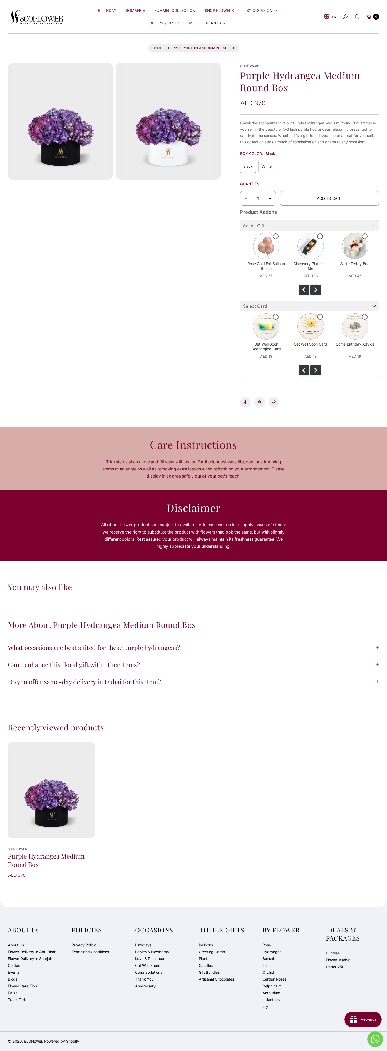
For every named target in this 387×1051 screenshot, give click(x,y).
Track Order (18, 999)
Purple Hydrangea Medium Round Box (46, 860)
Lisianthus (271, 999)
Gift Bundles (209, 972)
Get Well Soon (147, 965)
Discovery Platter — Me (311, 266)
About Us (16, 945)
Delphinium (271, 986)
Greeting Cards (212, 952)
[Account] (357, 17)
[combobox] (329, 16)
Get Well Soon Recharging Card (266, 346)
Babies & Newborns (152, 952)
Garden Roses (274, 979)
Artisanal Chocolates (216, 979)
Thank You (144, 979)
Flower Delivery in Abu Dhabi (32, 952)
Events (13, 972)
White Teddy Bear (355, 263)
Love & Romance (149, 958)
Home (157, 48)
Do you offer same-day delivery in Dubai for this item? (84, 681)
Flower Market (338, 960)
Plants (204, 958)
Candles (206, 965)
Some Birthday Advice (355, 344)
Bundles (333, 953)
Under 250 (335, 966)
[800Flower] (36, 16)
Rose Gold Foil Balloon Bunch (266, 266)
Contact (15, 965)
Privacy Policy (84, 945)
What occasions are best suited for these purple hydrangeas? (94, 647)
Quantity (250, 184)
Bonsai (268, 958)
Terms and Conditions (90, 952)
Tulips (267, 965)
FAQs (12, 993)
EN (333, 16)
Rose (266, 945)
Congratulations (148, 972)
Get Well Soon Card (310, 344)
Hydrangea (272, 952)
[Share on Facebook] (245, 402)
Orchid (268, 972)
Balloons (206, 945)
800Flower (33, 1041)
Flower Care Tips (22, 986)
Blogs (12, 979)
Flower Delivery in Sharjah (30, 958)
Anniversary (145, 986)
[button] (221, 10)
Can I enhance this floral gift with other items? (74, 664)
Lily (265, 1006)
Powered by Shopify (61, 1041)
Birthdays (143, 945)
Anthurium (271, 993)
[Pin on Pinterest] (259, 402)
